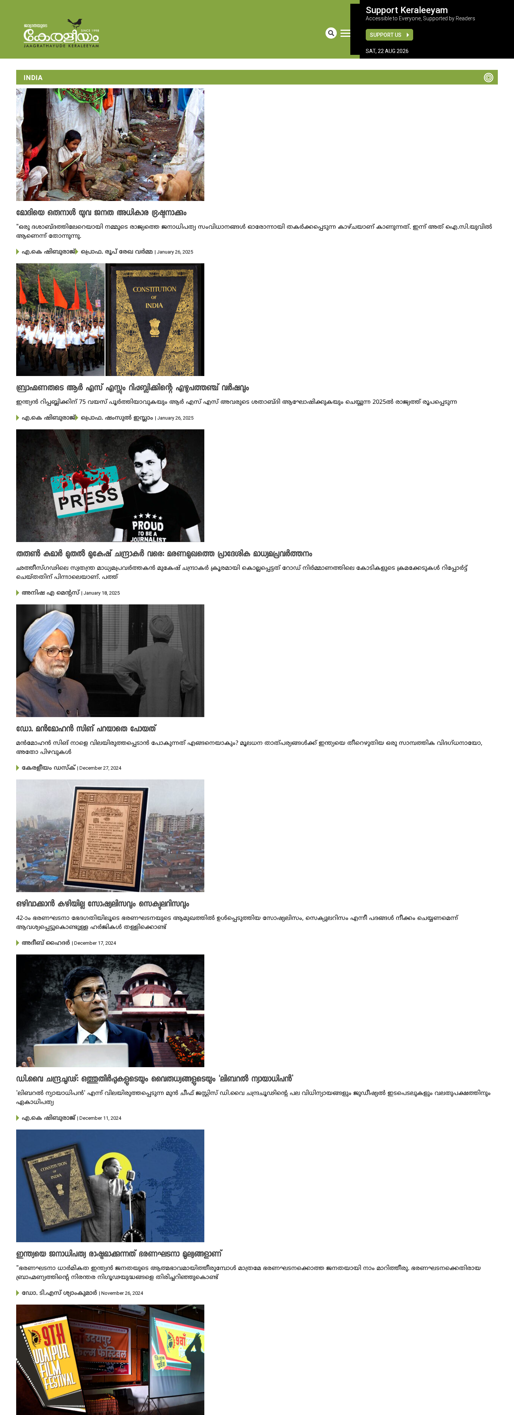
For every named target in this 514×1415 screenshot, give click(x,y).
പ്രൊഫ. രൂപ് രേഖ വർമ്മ (100, 252)
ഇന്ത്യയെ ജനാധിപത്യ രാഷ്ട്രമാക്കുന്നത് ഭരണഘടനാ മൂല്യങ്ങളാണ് (105, 1250)
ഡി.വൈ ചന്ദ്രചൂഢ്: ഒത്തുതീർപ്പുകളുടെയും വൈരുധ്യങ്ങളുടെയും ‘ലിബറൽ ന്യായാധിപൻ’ (137, 1076)
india (33, 78)
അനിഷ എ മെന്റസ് (46, 591)
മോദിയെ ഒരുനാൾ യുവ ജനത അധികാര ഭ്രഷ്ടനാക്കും (90, 213)
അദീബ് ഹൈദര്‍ (41, 940)
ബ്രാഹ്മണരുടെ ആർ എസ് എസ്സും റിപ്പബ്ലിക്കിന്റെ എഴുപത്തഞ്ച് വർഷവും (116, 388)
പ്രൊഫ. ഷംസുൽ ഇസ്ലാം (101, 417)
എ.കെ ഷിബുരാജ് (44, 252)
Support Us (385, 35)
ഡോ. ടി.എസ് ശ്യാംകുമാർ (53, 1288)
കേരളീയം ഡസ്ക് (44, 766)
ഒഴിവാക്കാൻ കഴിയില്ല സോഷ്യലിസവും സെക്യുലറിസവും (91, 901)
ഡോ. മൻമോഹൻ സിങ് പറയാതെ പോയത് (76, 727)
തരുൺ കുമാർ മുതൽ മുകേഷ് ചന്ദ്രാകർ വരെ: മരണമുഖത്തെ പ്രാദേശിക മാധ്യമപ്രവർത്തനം (143, 553)
